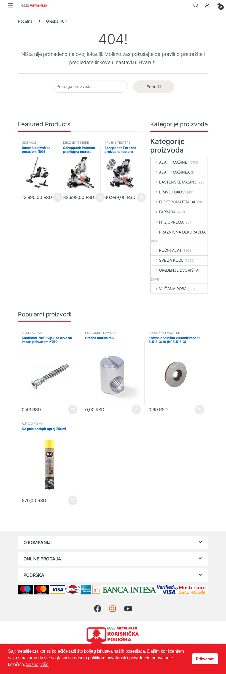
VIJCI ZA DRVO (32, 333)
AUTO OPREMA (32, 424)
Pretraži (154, 86)
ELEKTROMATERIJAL (177, 202)
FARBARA (167, 211)
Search (196, 5)
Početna (25, 21)
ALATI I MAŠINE (173, 162)
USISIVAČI (29, 143)
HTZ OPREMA (171, 222)
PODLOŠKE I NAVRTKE (100, 333)
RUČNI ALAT (170, 250)
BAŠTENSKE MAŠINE (178, 182)
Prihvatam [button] (205, 659)
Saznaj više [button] (37, 664)
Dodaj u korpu (57, 197)
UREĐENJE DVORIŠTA (178, 270)
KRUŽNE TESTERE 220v (76, 144)
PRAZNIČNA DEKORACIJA (182, 232)
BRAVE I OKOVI (172, 192)
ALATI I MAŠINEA (174, 172)
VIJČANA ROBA (173, 288)
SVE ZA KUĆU (171, 260)
